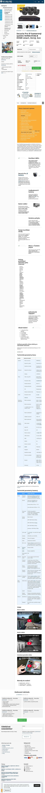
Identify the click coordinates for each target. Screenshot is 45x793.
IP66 (35, 196)
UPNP (30, 132)
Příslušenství (6, 33)
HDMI (40, 424)
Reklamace (27, 751)
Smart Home (5, 35)
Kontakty (4, 746)
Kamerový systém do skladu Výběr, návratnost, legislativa (8, 779)
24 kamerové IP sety (9, 22)
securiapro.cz (28, 768)
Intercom (26, 397)
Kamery (5, 32)
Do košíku (37, 68)
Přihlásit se (26, 736)
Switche (18, 487)
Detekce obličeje (26, 44)
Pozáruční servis (28, 753)
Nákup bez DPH (28, 746)
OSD (34, 580)
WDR (23, 550)
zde (9, 787)
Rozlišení (18, 41)
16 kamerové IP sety (9, 21)
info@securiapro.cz (29, 765)
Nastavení (7, 790)
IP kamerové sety (29, 74)
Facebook (27, 767)
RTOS (33, 495)
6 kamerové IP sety (8, 17)
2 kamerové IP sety (8, 14)
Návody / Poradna (6, 745)
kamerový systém (26, 144)
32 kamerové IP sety (9, 24)
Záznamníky (6, 30)
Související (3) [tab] (23, 102)
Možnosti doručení (36, 52)
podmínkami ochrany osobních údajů (31, 732)
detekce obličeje (34, 576)
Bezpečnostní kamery (7, 7)
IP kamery (23, 174)
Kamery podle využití (8, 9)
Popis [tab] (18, 102)
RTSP (29, 568)
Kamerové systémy (8, 10)
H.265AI (37, 380)
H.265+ (41, 380)
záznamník (22, 486)
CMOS (33, 501)
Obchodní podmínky (28, 749)
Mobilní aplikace (5, 749)
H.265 (30, 129)
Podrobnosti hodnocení (31, 30)
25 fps (36, 522)
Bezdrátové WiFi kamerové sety (8, 29)
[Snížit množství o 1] (24, 68)
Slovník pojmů (5, 750)
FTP (39, 131)
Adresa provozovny (29, 771)
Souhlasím (37, 785)
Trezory (4, 36)
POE (19, 182)
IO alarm (38, 581)
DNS (22, 132)
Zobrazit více (22, 720)
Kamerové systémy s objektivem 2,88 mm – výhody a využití (10, 766)
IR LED (30, 532)
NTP (28, 132)
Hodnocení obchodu (22, 692)
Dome (27, 89)
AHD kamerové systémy (7, 26)
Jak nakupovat (27, 745)
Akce (4, 38)
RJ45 (38, 432)
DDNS (24, 132)
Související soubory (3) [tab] (32, 102)
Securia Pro (28, 770)
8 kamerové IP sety (8, 19)
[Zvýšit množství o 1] (29, 68)
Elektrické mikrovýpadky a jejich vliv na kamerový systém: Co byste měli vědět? (9, 773)
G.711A (37, 394)
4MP (26, 85)
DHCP (36, 131)
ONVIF (25, 446)
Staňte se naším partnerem (30, 747)
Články (3, 753)
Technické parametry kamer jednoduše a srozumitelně (10, 776)
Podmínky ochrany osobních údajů (31, 750)
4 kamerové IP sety (8, 16)
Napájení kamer (21, 180)
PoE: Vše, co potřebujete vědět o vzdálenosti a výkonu (11, 769)
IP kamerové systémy (7, 13)
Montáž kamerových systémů (8, 748)
